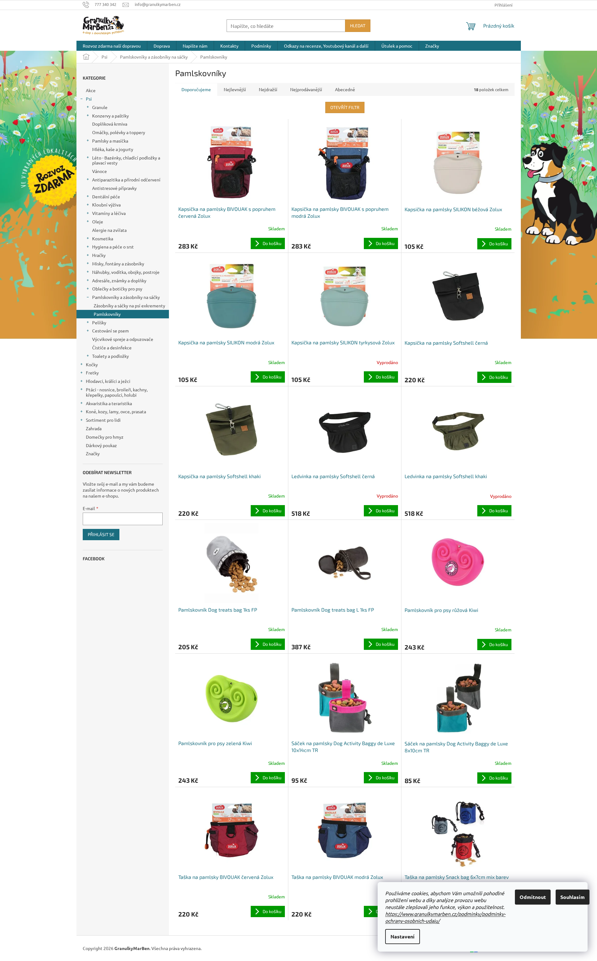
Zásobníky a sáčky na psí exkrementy (129, 305)
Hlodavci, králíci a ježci (108, 381)
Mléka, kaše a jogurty (112, 149)
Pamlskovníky (107, 314)
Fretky (92, 372)
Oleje (97, 221)
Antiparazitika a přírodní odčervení (126, 179)
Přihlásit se (101, 534)
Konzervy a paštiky (110, 115)
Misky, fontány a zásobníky (118, 263)
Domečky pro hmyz (104, 437)
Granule (99, 107)
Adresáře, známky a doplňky (119, 280)
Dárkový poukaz (101, 445)
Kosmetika (102, 238)
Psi (89, 99)
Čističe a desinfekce (112, 347)
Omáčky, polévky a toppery (118, 132)
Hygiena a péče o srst (113, 246)
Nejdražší (268, 89)
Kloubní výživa (106, 204)
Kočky (92, 364)
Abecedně (345, 89)
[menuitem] (111, 46)
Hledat (357, 25)
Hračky (99, 255)
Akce (91, 90)
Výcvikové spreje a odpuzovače (122, 339)
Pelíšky (99, 322)
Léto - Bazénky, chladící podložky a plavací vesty (126, 160)
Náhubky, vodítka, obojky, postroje (126, 272)
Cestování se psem (110, 330)
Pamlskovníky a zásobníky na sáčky (126, 297)
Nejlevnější (235, 89)
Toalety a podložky (110, 356)
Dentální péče (106, 196)
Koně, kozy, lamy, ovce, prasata (116, 411)
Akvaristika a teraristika (109, 403)
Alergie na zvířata (109, 230)
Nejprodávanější (306, 89)
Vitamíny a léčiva (109, 213)
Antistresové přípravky (114, 188)
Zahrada (94, 428)
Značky (93, 453)
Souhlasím (572, 897)
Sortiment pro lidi (103, 420)
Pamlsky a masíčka (110, 141)
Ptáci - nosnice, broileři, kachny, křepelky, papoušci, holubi (117, 392)
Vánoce (99, 171)
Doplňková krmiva (109, 124)
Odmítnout (533, 897)
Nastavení (402, 936)
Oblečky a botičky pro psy (117, 288)
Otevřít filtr (344, 107)
